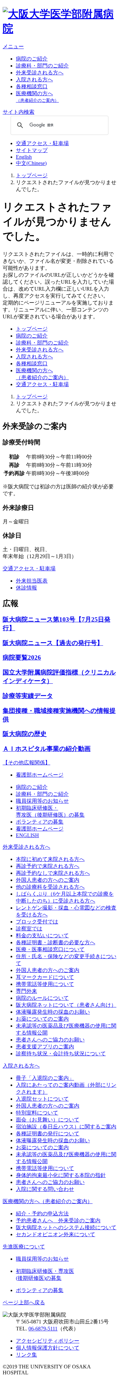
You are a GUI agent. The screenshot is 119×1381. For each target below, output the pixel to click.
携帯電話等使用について (45, 984)
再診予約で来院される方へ (47, 866)
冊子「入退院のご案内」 (45, 1078)
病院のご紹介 (32, 58)
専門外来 (26, 991)
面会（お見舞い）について (47, 1119)
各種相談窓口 (32, 86)
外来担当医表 (32, 581)
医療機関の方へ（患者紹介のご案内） (48, 1201)
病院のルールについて (42, 998)
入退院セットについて (42, 1099)
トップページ (32, 175)
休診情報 (26, 587)
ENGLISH (27, 835)
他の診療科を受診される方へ (50, 887)
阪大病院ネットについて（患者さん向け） (66, 1005)
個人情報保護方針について (47, 1348)
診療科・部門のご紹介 (42, 65)
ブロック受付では (37, 921)
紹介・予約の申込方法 (42, 1213)
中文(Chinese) (31, 163)
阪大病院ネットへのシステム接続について (66, 1227)
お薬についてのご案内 (42, 1019)
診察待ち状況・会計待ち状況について (61, 1053)
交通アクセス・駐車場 (42, 143)
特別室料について (37, 1113)
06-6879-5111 (43, 1328)
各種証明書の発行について (47, 1133)
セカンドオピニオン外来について (55, 1234)
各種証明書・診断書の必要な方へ (55, 942)
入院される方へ (34, 79)
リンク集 (26, 1355)
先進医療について (24, 1246)
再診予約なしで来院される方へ (53, 873)
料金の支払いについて (42, 935)
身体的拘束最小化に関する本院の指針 (61, 1175)
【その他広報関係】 (26, 762)
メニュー (13, 46)
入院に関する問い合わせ (45, 1189)
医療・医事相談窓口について (50, 949)
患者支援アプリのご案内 (45, 1046)
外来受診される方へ (39, 72)
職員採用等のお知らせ (42, 801)
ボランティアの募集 (39, 822)
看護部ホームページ (39, 775)
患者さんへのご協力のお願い (50, 1039)
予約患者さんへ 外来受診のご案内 (58, 1220)
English (24, 157)
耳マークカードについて (45, 977)
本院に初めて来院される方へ (50, 859)
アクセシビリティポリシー (47, 1341)
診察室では (29, 928)
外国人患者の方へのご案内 (47, 880)
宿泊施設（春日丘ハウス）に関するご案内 (66, 1126)
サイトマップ (32, 150)
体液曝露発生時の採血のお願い (53, 1012)
